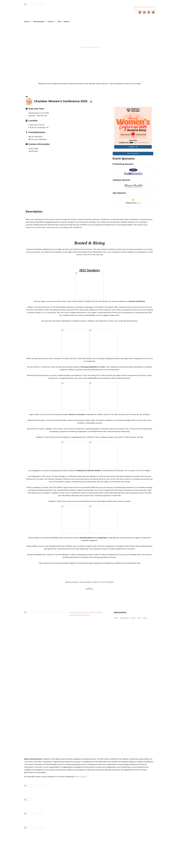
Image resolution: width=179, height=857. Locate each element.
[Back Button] (27, 97)
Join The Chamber (144, 9)
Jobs (59, 21)
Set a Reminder (133, 153)
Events (50, 21)
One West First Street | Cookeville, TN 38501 (85, 612)
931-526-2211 (73, 615)
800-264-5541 (85, 615)
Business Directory (71, 582)
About (26, 21)
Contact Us (96, 582)
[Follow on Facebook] (144, 12)
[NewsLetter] (153, 12)
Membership (38, 21)
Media (65, 21)
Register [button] (132, 147)
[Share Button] (91, 102)
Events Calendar (85, 582)
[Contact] (139, 12)
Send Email (33, 151)
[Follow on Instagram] (148, 12)
